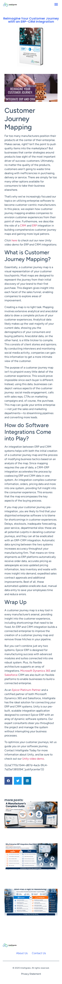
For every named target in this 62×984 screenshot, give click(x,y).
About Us (22, 953)
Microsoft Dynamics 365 (35, 670)
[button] (56, 4)
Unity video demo (33, 758)
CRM (23, 225)
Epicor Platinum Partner (26, 690)
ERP (34, 225)
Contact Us (39, 953)
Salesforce (11, 674)
